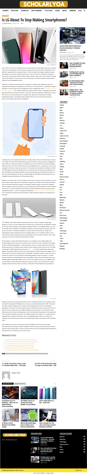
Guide (61, 169)
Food (61, 156)
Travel (61, 238)
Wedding (62, 249)
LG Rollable (25, 353)
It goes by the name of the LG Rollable (44, 190)
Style (61, 228)
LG (21, 353)
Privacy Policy (50, 473)
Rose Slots (31, 249)
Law (61, 187)
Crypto (62, 133)
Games (61, 164)
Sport (61, 226)
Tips (61, 236)
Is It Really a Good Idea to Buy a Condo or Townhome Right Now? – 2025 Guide (14, 364)
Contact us (78, 470)
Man (61, 195)
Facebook (62, 146)
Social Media (63, 220)
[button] (84, 10)
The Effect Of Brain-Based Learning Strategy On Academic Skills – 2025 (45, 364)
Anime (61, 108)
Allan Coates (63, 52)
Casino (57, 10)
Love (61, 192)
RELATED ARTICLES (7, 383)
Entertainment (64, 141)
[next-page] (55, 384)
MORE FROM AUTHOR (20, 383)
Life (61, 190)
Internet (62, 182)
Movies (62, 202)
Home (3, 14)
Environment (63, 143)
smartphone (37, 353)
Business (5, 10)
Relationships (63, 218)
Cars (61, 125)
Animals (62, 105)
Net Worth (63, 208)
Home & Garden (64, 177)
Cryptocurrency (36, 10)
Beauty (62, 113)
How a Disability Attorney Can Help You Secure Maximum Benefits (77, 64)
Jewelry (62, 184)
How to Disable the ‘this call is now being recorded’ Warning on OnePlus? (47, 425)
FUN (61, 159)
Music (61, 205)
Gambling (72, 10)
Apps (61, 110)
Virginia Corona (7, 23)
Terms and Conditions (39, 473)
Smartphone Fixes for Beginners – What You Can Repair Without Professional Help (10, 403)
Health (64, 10)
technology (44, 353)
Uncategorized (64, 243)
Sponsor (62, 223)
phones (31, 353)
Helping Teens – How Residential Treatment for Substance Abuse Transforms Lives (76, 92)
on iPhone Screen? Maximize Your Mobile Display (8, 425)
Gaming (62, 167)
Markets (62, 200)
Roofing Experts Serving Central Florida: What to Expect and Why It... (76, 73)
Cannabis (62, 123)
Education (14, 10)
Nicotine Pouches (65, 210)
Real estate (63, 215)
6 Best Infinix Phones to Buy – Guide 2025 (46, 402)
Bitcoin (62, 115)
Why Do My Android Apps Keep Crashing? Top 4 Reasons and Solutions (28, 425)
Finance (62, 154)
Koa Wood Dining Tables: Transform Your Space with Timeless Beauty (77, 82)
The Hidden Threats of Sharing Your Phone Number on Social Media (28, 402)
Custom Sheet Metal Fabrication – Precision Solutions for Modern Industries (71, 48)
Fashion (62, 149)
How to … (63, 179)
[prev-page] (53, 384)
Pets (61, 213)
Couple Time (63, 131)
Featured (62, 151)
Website (62, 246)
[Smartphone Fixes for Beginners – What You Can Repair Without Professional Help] (10, 392)
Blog (80, 10)
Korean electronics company (12, 353)
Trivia (61, 241)
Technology (25, 10)
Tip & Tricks (49, 10)
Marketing (63, 197)
